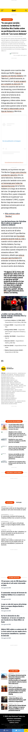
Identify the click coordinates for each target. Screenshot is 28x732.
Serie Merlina (18, 402)
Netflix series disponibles (8, 392)
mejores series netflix (7, 381)
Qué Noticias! (10, 368)
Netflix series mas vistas (8, 395)
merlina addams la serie (17, 384)
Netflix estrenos (6, 387)
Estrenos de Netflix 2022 (8, 376)
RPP (5, 291)
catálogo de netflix (12, 373)
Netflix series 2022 (7, 391)
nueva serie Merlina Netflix (9, 399)
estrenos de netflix (20, 374)
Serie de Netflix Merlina (8, 402)
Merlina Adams (5, 382)
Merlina (17, 381)
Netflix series (18, 389)
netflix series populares (8, 396)
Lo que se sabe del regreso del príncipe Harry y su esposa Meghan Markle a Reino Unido (14, 606)
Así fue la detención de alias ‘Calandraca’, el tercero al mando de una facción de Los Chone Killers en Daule (13, 618)
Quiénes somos (14, 722)
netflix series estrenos (8, 394)
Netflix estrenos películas (8, 388)
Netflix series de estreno (19, 391)
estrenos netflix (20, 376)
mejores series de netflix (8, 378)
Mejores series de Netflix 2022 (9, 380)
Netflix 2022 (23, 385)
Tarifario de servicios (14, 720)
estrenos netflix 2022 (7, 377)
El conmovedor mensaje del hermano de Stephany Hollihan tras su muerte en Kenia (14, 594)
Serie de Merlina (21, 401)
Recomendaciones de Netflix (9, 401)
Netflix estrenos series (8, 389)
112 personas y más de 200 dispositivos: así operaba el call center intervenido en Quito (14, 583)
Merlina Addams (6, 384)
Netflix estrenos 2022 (17, 387)
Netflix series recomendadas (9, 398)
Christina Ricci (22, 373)
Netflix (16, 385)
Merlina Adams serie (16, 382)
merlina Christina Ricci (7, 385)
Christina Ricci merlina (7, 374)
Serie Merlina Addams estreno (9, 403)
